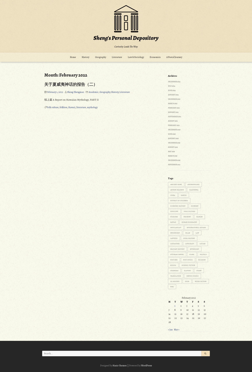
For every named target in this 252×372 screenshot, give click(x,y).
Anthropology (194, 184)
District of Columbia (179, 201)
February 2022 (174, 108)
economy (194, 206)
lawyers (174, 238)
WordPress (146, 365)
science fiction (188, 265)
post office (188, 260)
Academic (93, 92)
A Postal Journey (174, 57)
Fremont (187, 217)
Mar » (176, 329)
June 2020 (172, 134)
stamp (199, 271)
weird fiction (200, 281)
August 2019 (173, 147)
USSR (187, 281)
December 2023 (174, 99)
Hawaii (71, 107)
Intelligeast (175, 227)
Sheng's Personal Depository (126, 38)
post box (174, 260)
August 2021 (173, 121)
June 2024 (171, 90)
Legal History (189, 238)
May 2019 (171, 151)
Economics (155, 57)
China (172, 195)
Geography (100, 57)
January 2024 (173, 95)
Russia (173, 265)
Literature (117, 57)
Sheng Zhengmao (75, 92)
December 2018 (174, 160)
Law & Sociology (136, 57)
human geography (189, 222)
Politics (203, 254)
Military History (177, 249)
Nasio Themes (120, 365)
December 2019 (174, 143)
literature (81, 107)
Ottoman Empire (177, 254)
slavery (187, 271)
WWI (172, 287)
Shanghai (174, 271)
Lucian (202, 244)
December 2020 (174, 130)
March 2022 (172, 103)
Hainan (199, 217)
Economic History (178, 206)
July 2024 (171, 86)
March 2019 (172, 156)
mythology (92, 107)
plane (191, 254)
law (197, 233)
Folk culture (53, 107)
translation (175, 276)
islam (187, 233)
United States (193, 276)
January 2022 (173, 112)
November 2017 (174, 164)
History (85, 57)
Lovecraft (189, 244)
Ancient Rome (176, 184)
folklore (63, 107)
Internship (175, 233)
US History (175, 281)
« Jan (170, 329)
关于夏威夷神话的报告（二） (70, 84)
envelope (174, 211)
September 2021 (174, 116)
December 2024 (174, 81)
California (193, 190)
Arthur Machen (177, 190)
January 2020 (173, 138)
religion (202, 260)
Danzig (184, 195)
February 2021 (174, 125)
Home (73, 57)
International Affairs (196, 227)
